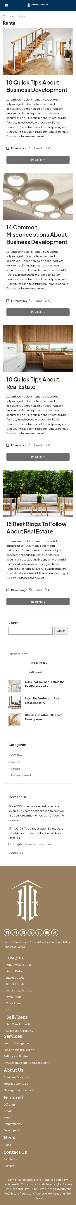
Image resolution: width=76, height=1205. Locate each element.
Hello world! (36, 672)
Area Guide (14, 997)
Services (13, 1036)
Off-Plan (9, 1104)
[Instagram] (15, 932)
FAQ (9, 1009)
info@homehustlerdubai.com (32, 844)
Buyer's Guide (15, 977)
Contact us (15, 852)
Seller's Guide (15, 984)
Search (13, 622)
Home (10, 16)
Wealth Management (18, 1043)
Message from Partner (18, 1090)
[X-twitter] (30, 932)
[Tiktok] (54, 932)
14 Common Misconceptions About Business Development (36, 234)
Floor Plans (13, 1003)
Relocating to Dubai (19, 990)
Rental (38, 148)
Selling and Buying (16, 1056)
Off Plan (16, 755)
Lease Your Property (19, 1030)
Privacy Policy (38, 662)
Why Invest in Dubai (19, 964)
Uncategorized (21, 775)
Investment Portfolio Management (26, 1062)
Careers (9, 1166)
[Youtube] (46, 932)
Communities (13, 1124)
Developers (11, 1130)
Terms (7, 942)
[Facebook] (7, 932)
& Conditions (18, 942)
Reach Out (10, 1159)
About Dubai (14, 971)
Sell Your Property (18, 1024)
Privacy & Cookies (40, 942)
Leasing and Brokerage (19, 1050)
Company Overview (17, 1077)
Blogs (7, 1145)
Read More (38, 160)
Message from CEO (16, 1083)
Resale (15, 768)
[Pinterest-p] (38, 932)
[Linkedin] (23, 932)
